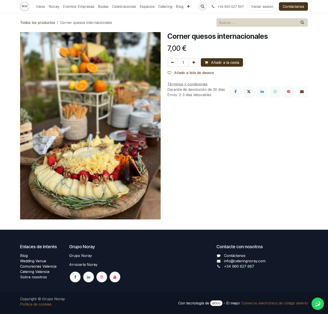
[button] (202, 6)
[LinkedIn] (262, 91)
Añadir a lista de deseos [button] (193, 72)
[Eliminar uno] (172, 62)
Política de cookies (36, 304)
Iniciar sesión (262, 6)
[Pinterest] (288, 91)
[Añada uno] (194, 62)
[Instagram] (101, 277)
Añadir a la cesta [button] (224, 62)
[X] (248, 91)
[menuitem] (40, 6)
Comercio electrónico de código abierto (274, 303)
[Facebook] (235, 91)
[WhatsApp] (275, 91)
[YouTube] (115, 277)
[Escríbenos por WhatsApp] (317, 303)
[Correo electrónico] (302, 91)
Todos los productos (37, 22)
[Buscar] (302, 22)
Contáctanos (293, 6)
